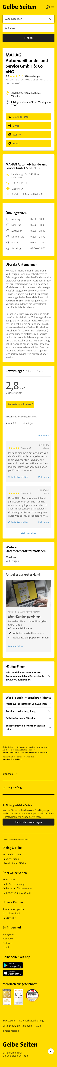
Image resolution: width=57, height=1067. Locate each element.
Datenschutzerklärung (31, 1020)
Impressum (9, 1020)
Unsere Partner (13, 902)
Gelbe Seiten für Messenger (17, 888)
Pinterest (8, 943)
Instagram (8, 934)
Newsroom (9, 879)
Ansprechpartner (12, 854)
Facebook (8, 938)
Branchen (8, 774)
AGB (38, 1025)
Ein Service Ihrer (15, 1054)
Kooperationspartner (14, 909)
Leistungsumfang (12, 787)
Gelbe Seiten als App (14, 884)
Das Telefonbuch (11, 913)
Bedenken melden (19, 477)
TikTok (6, 947)
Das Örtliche (9, 918)
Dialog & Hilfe (12, 848)
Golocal (24, 448)
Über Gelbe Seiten (15, 873)
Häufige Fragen (11, 859)
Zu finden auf (12, 927)
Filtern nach (43, 435)
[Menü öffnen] (52, 7)
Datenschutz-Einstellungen (17, 1025)
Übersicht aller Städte (14, 863)
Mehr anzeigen (29, 533)
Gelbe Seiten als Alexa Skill (17, 893)
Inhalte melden (11, 1030)
